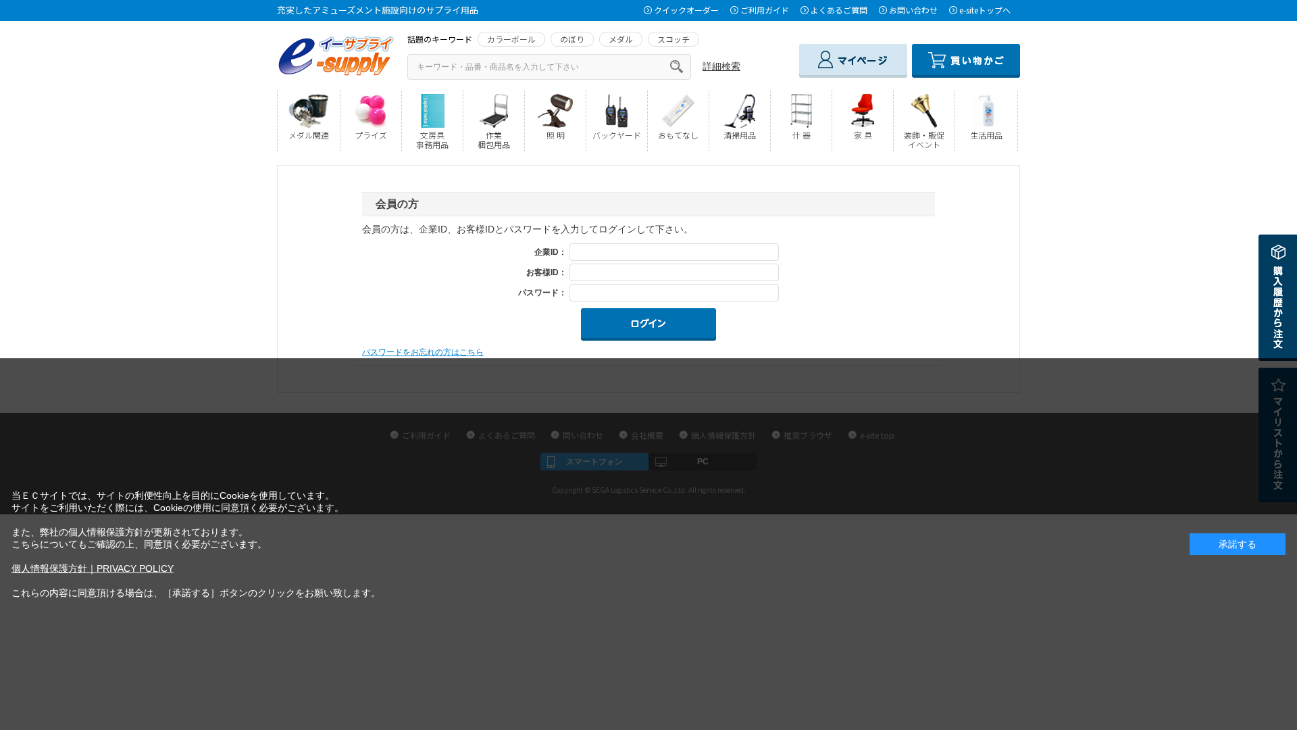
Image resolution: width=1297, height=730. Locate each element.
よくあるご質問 (839, 10)
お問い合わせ (913, 10)
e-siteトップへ (985, 10)
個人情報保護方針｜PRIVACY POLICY (92, 568)
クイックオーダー (686, 10)
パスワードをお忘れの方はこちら (423, 352)
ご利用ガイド (764, 10)
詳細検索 (721, 66)
